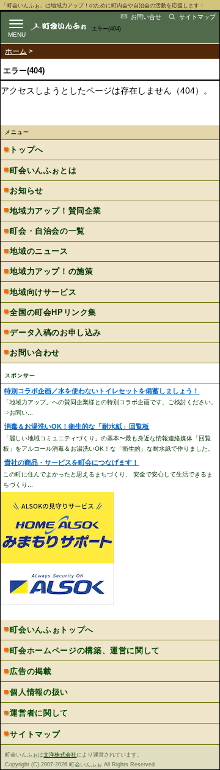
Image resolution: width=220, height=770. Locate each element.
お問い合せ (146, 16)
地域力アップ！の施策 (51, 271)
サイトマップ (197, 16)
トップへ (26, 149)
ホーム (16, 51)
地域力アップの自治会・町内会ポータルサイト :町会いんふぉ (68, 26)
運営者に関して (39, 712)
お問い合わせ (35, 352)
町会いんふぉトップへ (51, 629)
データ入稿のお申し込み (55, 332)
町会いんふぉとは (43, 170)
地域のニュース (39, 251)
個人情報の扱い (39, 692)
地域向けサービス (43, 292)
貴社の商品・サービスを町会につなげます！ (71, 462)
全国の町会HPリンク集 (53, 312)
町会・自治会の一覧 (47, 230)
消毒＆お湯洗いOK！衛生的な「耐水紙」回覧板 (76, 426)
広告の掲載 (30, 671)
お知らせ (26, 190)
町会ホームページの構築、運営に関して (85, 650)
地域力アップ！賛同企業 (55, 210)
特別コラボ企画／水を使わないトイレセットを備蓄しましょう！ (101, 390)
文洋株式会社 (59, 755)
